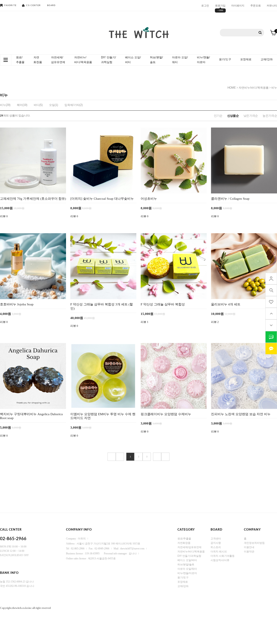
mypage (271, 278)
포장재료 (245, 59)
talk (271, 337)
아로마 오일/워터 (180, 60)
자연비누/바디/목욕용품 (83, 60)
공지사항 (216, 542)
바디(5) (38, 105)
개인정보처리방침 (254, 542)
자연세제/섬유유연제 (58, 60)
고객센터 (216, 538)
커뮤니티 (272, 5)
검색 (260, 32)
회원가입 (220, 5)
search (271, 290)
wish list (271, 302)
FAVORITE (10, 5)
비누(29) (5, 105)
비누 (274, 87)
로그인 (205, 5)
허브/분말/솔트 (156, 60)
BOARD (51, 5)
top (271, 313)
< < (112, 457)
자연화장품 (38, 60)
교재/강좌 (267, 59)
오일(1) (53, 105)
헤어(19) (22, 105)
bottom (271, 325)
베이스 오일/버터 (133, 60)
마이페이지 (237, 5)
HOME (231, 87)
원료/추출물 (20, 60)
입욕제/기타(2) (73, 105)
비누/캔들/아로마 (203, 60)
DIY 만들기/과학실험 (108, 60)
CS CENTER (33, 5)
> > (165, 457)
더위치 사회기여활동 (223, 555)
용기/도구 (225, 59)
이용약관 (249, 551)
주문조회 (255, 5)
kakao (271, 348)
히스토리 (216, 547)
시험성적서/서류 (220, 560)
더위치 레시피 (219, 551)
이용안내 (249, 547)
